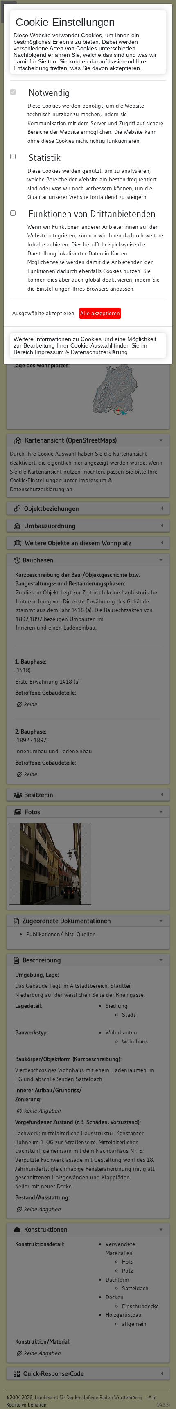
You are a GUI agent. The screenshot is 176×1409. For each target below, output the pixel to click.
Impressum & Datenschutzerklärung (81, 352)
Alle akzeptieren (100, 313)
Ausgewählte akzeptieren (43, 313)
